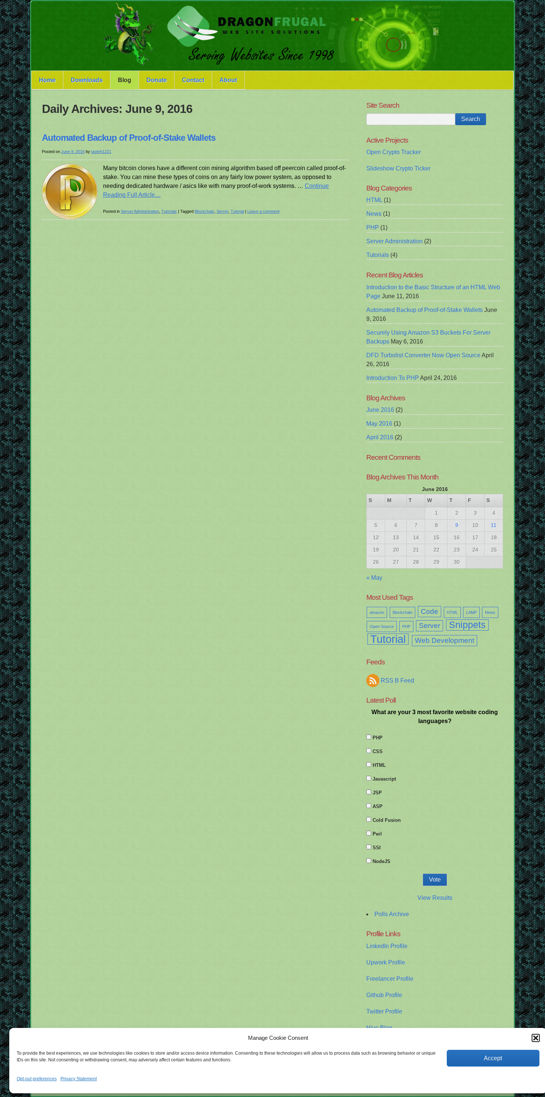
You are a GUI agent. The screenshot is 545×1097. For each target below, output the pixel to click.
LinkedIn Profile (386, 946)
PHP (372, 227)
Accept (493, 1058)
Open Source (382, 626)
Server (222, 211)
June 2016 (380, 410)
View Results (434, 898)
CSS (378, 751)
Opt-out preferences (37, 1078)
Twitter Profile (384, 1011)
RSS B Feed (397, 680)
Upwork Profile (385, 962)
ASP (378, 806)
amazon (377, 612)
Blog (124, 80)
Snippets (467, 625)
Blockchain (204, 211)
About (228, 80)
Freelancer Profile (389, 979)
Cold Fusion (387, 820)
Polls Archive (391, 914)
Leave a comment (263, 211)
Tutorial (237, 211)
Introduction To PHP (392, 378)
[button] (535, 1038)
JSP (377, 792)
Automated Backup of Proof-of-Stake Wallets (128, 138)
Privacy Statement (78, 1078)
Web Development (444, 640)
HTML (374, 200)
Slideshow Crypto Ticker (398, 168)
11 (493, 525)
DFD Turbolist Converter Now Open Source (423, 355)
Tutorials (169, 211)
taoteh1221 (101, 151)
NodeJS (381, 861)
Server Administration (140, 211)
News (374, 214)
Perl (377, 834)
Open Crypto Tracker (393, 152)
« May (374, 577)
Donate (156, 80)
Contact (193, 80)
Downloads (87, 80)
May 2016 (379, 423)
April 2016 (379, 437)
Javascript (384, 779)
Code (429, 611)
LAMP (471, 612)
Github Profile (384, 995)
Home (47, 80)
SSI (377, 847)
